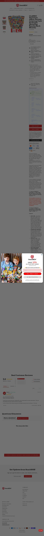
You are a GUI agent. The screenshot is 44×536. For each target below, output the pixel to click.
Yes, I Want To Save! (32, 273)
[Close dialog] (41, 254)
